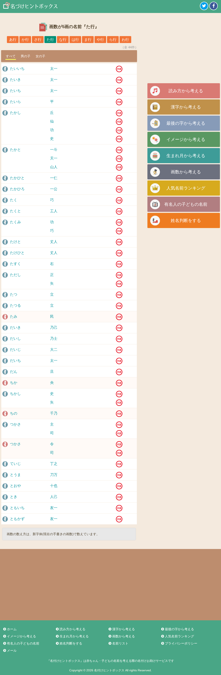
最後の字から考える (185, 123)
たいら (15, 102)
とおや (15, 486)
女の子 (40, 56)
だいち (15, 361)
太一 (53, 69)
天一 (53, 158)
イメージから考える (185, 139)
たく (13, 200)
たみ (13, 316)
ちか (13, 383)
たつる (15, 305)
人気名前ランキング (185, 188)
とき (13, 497)
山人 (53, 167)
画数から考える (186, 171)
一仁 (53, 178)
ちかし (15, 394)
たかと (15, 150)
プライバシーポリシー (181, 643)
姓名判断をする (186, 220)
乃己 (53, 328)
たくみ (15, 222)
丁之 (53, 464)
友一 (53, 508)
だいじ (15, 350)
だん (13, 372)
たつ (13, 294)
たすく (15, 264)
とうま (15, 475)
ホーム (12, 629)
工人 (53, 211)
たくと (15, 211)
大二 (53, 350)
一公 (53, 189)
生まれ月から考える (185, 155)
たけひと (17, 253)
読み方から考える (186, 90)
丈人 (53, 242)
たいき (15, 80)
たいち (15, 91)
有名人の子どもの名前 (185, 204)
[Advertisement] (183, 49)
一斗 (53, 150)
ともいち (17, 508)
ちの (13, 413)
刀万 (53, 475)
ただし (15, 275)
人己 (53, 497)
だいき (15, 328)
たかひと (17, 178)
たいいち (17, 69)
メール (12, 650)
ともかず (17, 519)
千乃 (53, 413)
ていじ (15, 464)
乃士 (53, 339)
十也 (53, 486)
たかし (15, 113)
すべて (11, 56)
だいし (15, 339)
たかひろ (17, 189)
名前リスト (120, 643)
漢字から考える (186, 107)
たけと (15, 242)
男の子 (25, 56)
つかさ (15, 424)
